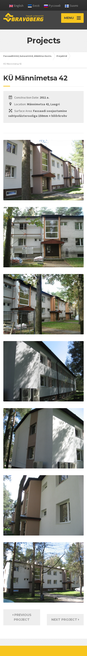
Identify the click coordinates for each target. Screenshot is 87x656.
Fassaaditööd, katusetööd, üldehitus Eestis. (27, 56)
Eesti (36, 6)
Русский (54, 6)
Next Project (64, 620)
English (18, 6)
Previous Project (22, 617)
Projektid (61, 56)
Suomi (74, 6)
